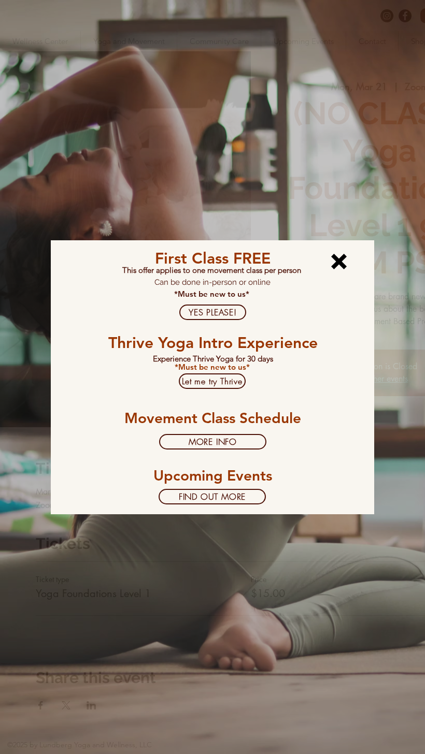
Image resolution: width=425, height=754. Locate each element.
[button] (339, 261)
